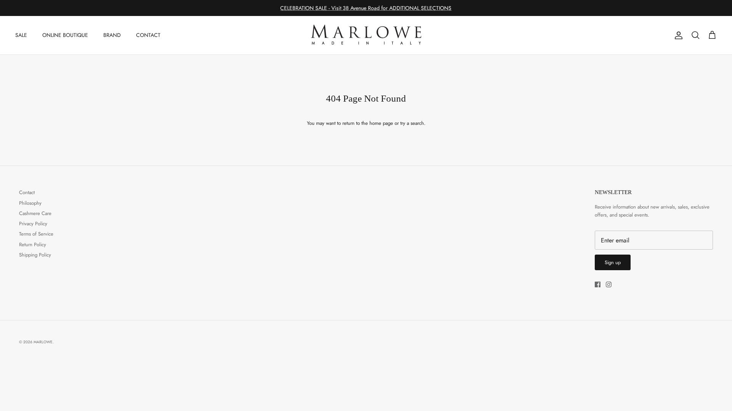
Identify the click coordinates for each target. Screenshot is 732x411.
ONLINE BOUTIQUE (65, 35)
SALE (21, 35)
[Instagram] (609, 284)
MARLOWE (43, 342)
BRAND (112, 35)
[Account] (677, 35)
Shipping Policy (35, 254)
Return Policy (32, 244)
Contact (27, 192)
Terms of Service (36, 233)
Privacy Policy (33, 223)
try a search (412, 123)
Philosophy (30, 203)
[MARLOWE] (366, 35)
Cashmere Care (35, 213)
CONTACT (148, 35)
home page (381, 123)
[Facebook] (597, 284)
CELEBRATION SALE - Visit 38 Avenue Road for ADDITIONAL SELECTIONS (365, 8)
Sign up (613, 262)
